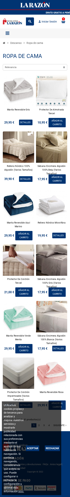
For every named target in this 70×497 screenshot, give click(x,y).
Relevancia (10, 67)
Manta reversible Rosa (51, 392)
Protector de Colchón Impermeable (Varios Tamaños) (18, 396)
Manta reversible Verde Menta (18, 337)
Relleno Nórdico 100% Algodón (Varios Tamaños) (18, 168)
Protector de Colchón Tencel (18, 281)
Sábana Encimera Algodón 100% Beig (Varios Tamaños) (52, 170)
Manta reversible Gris (18, 109)
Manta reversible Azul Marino (18, 224)
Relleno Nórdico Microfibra (52, 222)
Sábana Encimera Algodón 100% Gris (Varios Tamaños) (52, 283)
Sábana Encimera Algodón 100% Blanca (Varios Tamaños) (52, 339)
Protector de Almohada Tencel (51, 111)
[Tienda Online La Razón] (12, 21)
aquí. (21, 491)
